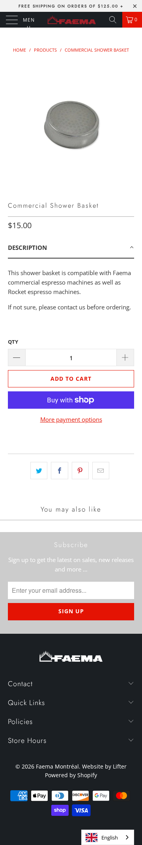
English (109, 837)
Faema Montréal (57, 766)
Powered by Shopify (71, 775)
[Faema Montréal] (71, 20)
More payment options (71, 419)
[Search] (112, 20)
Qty (13, 341)
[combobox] (107, 837)
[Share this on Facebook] (59, 470)
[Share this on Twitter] (38, 470)
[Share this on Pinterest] (80, 470)
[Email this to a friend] (100, 470)
